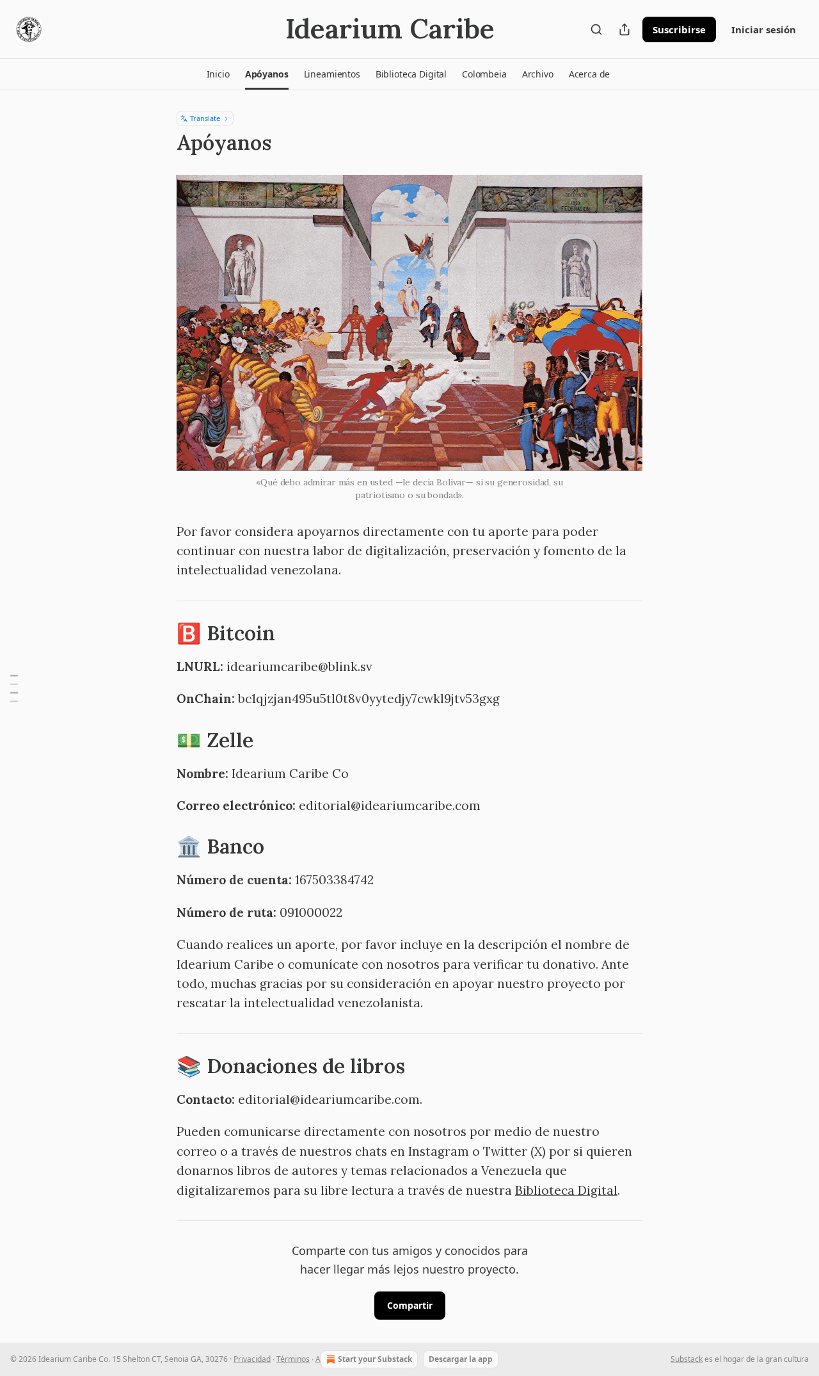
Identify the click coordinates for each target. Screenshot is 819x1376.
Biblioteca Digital (566, 1190)
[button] (218, 74)
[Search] (596, 29)
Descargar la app (461, 1359)
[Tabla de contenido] (14, 688)
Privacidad (252, 1359)
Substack (687, 1359)
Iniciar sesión (763, 29)
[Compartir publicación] (624, 29)
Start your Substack (375, 1359)
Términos (293, 1359)
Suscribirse (679, 29)
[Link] (158, 633)
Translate (205, 118)
